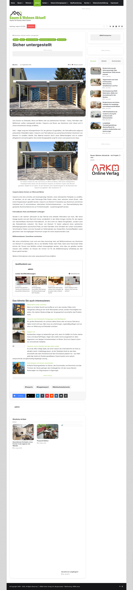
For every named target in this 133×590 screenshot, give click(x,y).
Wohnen (28, 3)
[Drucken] (66, 396)
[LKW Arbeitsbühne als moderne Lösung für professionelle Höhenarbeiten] (95, 114)
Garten (44, 3)
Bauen (20, 3)
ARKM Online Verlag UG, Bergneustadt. (51, 586)
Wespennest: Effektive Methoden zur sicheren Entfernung (54, 26)
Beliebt (104, 61)
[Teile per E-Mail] (61, 396)
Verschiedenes (26, 284)
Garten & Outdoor (32, 39)
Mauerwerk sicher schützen (36, 305)
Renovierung (61, 39)
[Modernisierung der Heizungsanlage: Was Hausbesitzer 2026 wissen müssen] (95, 71)
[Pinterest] (47, 396)
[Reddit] (52, 396)
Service (86, 3)
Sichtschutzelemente (62, 387)
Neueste (93, 61)
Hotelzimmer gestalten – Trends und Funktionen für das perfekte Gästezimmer (22, 289)
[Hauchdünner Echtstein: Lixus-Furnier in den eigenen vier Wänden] (23, 432)
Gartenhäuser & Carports (47, 39)
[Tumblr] (42, 396)
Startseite (17, 35)
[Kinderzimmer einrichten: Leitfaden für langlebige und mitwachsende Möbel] (95, 105)
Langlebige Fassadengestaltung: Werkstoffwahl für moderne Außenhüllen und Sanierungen (111, 127)
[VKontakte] (56, 396)
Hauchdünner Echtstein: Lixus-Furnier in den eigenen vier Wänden (23, 444)
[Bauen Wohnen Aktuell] (28, 16)
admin (16, 64)
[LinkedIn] (38, 396)
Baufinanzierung (75, 3)
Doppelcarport (43, 387)
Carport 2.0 (31, 332)
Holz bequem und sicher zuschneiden (40, 363)
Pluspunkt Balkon (43, 441)
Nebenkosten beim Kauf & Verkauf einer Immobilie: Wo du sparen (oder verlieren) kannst (55, 290)
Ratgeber (61, 284)
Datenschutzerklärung (100, 3)
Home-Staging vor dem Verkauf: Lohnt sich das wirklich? (71, 289)
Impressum (114, 3)
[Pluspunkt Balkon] (47, 431)
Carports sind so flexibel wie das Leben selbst (43, 346)
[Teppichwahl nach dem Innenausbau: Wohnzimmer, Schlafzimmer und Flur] (95, 82)
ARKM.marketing (86, 8)
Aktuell (37, 3)
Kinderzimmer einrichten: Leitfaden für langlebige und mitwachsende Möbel (111, 104)
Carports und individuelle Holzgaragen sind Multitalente (46, 319)
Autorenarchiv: (75, 273)
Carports (29, 387)
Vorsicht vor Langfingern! (69, 572)
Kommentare (116, 61)
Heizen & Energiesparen (59, 3)
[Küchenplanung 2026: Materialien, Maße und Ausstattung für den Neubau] (95, 93)
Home (13, 3)
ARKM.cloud (76, 586)
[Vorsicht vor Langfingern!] (72, 497)
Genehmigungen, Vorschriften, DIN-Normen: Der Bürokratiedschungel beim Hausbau (39, 290)
